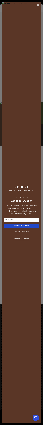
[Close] (38, 5)
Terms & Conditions (21, 239)
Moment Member (21, 205)
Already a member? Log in (21, 232)
